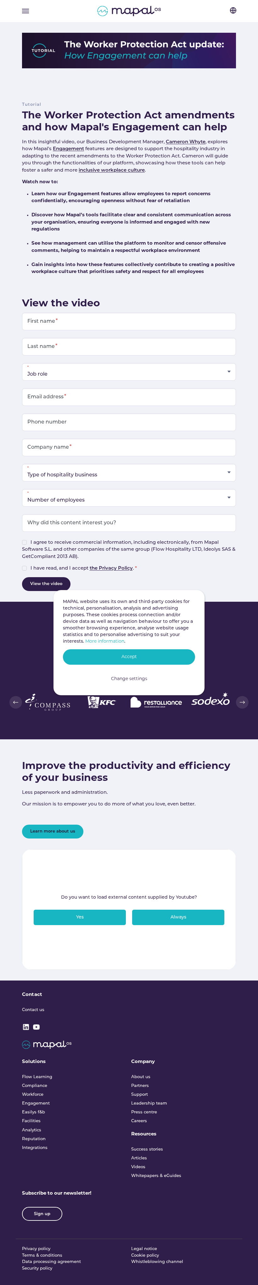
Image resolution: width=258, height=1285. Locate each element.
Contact (32, 994)
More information (104, 641)
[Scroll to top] (245, 1272)
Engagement (68, 149)
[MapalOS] (129, 11)
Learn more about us (52, 831)
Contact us (33, 1010)
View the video (46, 584)
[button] (15, 702)
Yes (80, 917)
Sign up (42, 1214)
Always (178, 917)
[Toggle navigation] (25, 11)
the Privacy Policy (111, 568)
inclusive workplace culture (112, 170)
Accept (129, 657)
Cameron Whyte (185, 142)
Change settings (129, 679)
